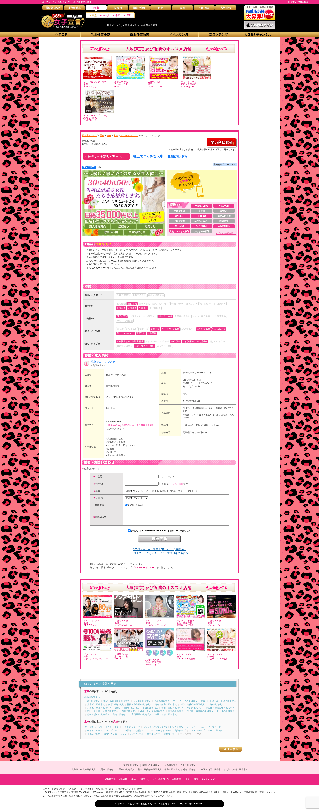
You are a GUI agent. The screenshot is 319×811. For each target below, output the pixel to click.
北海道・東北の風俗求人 (83, 769)
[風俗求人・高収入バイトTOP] (52, 8)
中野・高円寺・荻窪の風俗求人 (102, 711)
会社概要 (176, 779)
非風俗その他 (93, 734)
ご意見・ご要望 (191, 779)
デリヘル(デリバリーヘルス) (197, 372)
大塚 (99, 167)
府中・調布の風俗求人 (98, 714)
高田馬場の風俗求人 (141, 714)
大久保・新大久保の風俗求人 (220, 708)
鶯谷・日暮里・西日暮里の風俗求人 (218, 701)
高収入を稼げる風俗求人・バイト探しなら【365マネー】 (155, 803)
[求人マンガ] (179, 34)
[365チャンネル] (258, 34)
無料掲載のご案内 (127, 779)
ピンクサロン (176, 727)
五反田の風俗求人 (142, 701)
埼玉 (128, 15)
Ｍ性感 (128, 730)
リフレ (123, 734)
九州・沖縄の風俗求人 (237, 769)
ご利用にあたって (147, 779)
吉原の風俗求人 (116, 704)
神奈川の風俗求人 (150, 765)
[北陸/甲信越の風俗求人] (139, 8)
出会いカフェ (110, 734)
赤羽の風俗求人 (129, 711)
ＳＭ (210, 730)
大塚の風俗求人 (215, 704)
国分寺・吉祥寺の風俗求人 (200, 711)
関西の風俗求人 (190, 769)
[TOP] (61, 34)
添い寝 (219, 730)
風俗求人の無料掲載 (298, 2)
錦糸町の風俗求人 (96, 704)
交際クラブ (180, 730)
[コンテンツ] (218, 34)
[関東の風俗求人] (96, 8)
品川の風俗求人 (194, 708)
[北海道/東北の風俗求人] (74, 8)
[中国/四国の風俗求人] (204, 8)
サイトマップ (207, 779)
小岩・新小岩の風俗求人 (152, 711)
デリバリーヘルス (93, 727)
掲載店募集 (110, 779)
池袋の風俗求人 (92, 701)
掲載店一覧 (163, 779)
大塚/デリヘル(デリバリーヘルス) (106, 156)
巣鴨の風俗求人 (175, 711)
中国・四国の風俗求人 (212, 769)
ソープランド (214, 727)
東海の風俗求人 (172, 769)
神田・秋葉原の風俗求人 (139, 704)
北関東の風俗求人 (107, 769)
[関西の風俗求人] (182, 8)
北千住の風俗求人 (225, 711)
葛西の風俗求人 (120, 714)
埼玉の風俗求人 (188, 765)
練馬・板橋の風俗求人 (166, 714)
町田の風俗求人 (150, 708)
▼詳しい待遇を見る (226, 233)
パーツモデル (137, 734)
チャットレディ (95, 730)
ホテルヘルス (112, 727)
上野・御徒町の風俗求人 (192, 704)
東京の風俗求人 (92, 696)
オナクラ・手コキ (195, 727)
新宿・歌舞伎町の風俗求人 (116, 701)
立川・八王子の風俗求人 (185, 701)
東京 (94, 15)
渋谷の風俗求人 (162, 701)
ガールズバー (153, 734)
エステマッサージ (131, 727)
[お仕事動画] (139, 34)
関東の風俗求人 (126, 769)
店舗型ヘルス (141, 730)
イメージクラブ (197, 730)
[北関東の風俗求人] (117, 8)
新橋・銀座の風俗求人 (166, 704)
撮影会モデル (170, 734)
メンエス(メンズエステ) (155, 727)
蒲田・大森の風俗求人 (172, 708)
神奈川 (106, 15)
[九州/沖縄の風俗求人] (225, 8)
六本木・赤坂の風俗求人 (99, 708)
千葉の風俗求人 (170, 765)
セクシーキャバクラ (161, 730)
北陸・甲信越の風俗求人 (149, 769)
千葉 (117, 15)
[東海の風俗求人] (160, 8)
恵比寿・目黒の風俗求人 (127, 708)
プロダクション (113, 730)
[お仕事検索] (100, 34)
